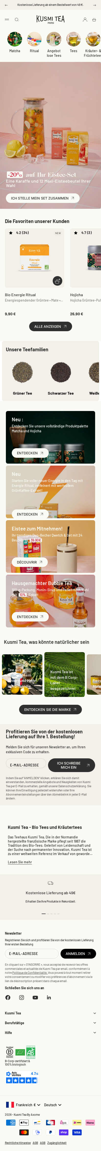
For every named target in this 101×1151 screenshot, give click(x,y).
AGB (35, 1142)
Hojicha (76, 294)
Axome (35, 1114)
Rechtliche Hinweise (18, 1142)
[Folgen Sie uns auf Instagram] (22, 997)
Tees (73, 51)
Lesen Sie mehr (20, 862)
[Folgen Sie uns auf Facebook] (8, 997)
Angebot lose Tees (54, 53)
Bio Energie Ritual (20, 294)
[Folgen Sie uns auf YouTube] (35, 997)
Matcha (14, 51)
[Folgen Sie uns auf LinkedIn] (49, 997)
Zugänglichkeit (56, 1142)
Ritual (34, 51)
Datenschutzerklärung (72, 786)
